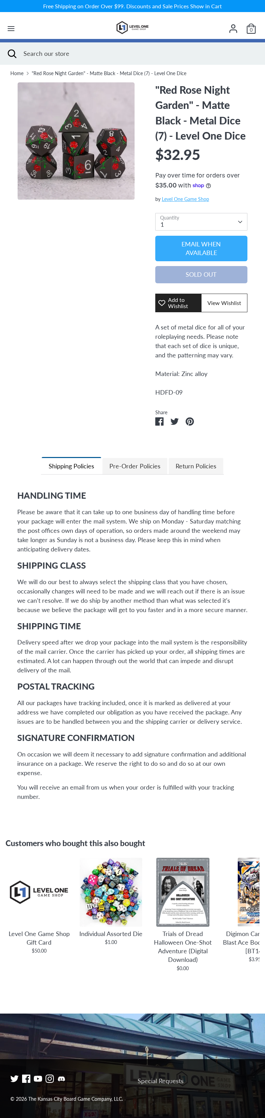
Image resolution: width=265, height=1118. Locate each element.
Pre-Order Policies (134, 466)
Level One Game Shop (185, 199)
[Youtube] (38, 1079)
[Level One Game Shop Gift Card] (39, 892)
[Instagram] (50, 1079)
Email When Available (201, 248)
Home (16, 73)
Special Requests (161, 1081)
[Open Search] (11, 53)
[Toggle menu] (11, 28)
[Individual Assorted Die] (111, 892)
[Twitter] (14, 1079)
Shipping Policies (71, 466)
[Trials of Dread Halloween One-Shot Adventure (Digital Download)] (183, 892)
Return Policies (196, 466)
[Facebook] (26, 1079)
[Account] (233, 26)
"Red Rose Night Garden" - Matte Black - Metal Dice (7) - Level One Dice (109, 73)
